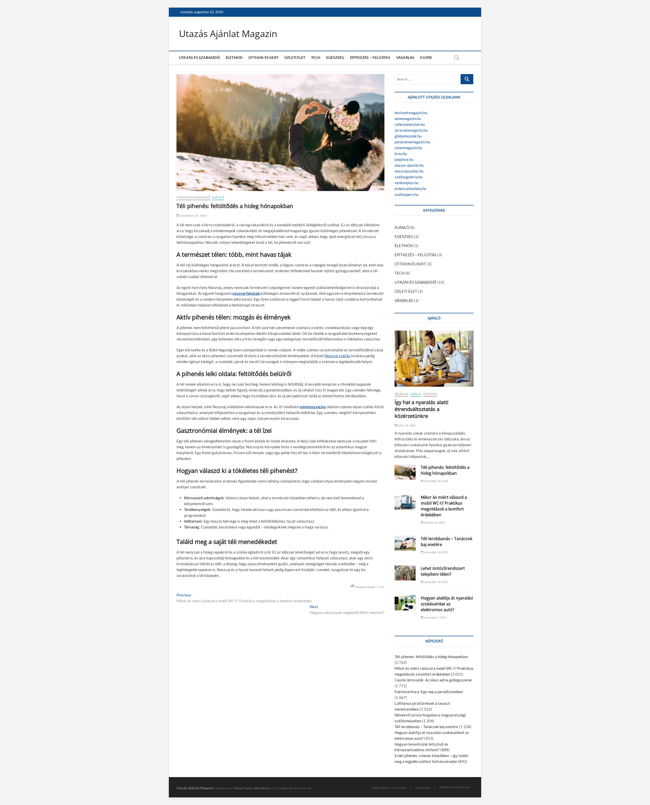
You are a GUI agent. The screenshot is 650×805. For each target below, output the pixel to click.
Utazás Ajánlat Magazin (228, 33)
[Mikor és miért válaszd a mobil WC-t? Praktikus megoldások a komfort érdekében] (405, 501)
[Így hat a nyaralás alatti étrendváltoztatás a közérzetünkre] (434, 358)
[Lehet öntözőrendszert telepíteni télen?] (405, 573)
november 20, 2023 (436, 552)
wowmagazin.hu (408, 118)
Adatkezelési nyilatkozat (454, 787)
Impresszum (422, 787)
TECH (315, 57)
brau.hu (401, 153)
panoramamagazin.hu (412, 142)
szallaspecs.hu (406, 194)
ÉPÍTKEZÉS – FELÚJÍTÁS (370, 57)
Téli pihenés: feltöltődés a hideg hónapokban (445, 470)
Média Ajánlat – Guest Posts (389, 787)
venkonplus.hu (406, 182)
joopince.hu (404, 159)
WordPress (261, 788)
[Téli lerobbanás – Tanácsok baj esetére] (405, 543)
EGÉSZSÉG (335, 57)
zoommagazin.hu (408, 147)
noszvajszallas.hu (409, 171)
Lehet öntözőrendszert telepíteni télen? (443, 571)
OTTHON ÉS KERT (263, 57)
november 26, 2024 (193, 215)
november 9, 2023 (435, 617)
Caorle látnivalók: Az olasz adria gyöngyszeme (433, 680)
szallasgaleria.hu (408, 177)
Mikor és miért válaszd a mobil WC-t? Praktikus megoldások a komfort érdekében (444, 506)
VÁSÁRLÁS (405, 57)
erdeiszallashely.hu (410, 188)
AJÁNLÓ (218, 197)
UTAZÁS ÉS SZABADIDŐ (199, 57)
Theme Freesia (242, 788)
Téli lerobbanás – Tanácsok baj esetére (426, 726)
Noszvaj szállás (337, 355)
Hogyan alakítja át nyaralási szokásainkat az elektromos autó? (447, 603)
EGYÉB (426, 57)
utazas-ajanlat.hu (409, 165)
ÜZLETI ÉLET (294, 57)
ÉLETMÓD (234, 57)
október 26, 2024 (434, 522)
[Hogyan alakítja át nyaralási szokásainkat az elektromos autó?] (405, 602)
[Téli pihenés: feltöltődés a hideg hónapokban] (405, 472)
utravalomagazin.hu (411, 130)
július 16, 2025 (406, 425)
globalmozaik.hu (408, 136)
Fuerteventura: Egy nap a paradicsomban (429, 691)
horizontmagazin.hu (411, 112)
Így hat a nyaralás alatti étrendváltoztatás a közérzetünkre (421, 409)
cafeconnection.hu (410, 124)
